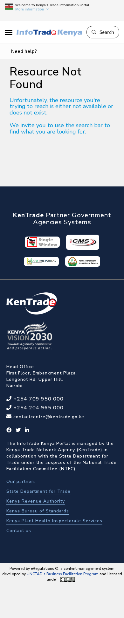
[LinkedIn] (27, 430)
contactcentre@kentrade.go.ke (48, 417)
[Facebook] (9, 430)
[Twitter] (18, 430)
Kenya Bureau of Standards (37, 511)
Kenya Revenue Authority (35, 501)
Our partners (21, 481)
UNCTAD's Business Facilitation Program (63, 573)
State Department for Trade (38, 491)
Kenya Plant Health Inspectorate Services (54, 521)
